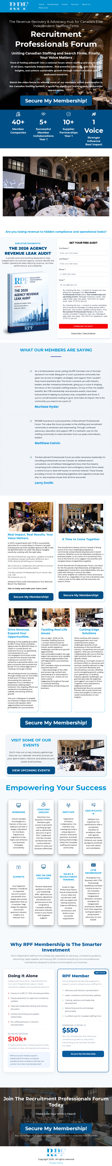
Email (62, 280)
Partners (75, 4)
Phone (62, 269)
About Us (86, 4)
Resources (43, 8)
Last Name (64, 259)
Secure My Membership (83, 1054)
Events (65, 4)
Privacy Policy (76, 333)
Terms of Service (89, 333)
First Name (64, 248)
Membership (52, 4)
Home (41, 4)
